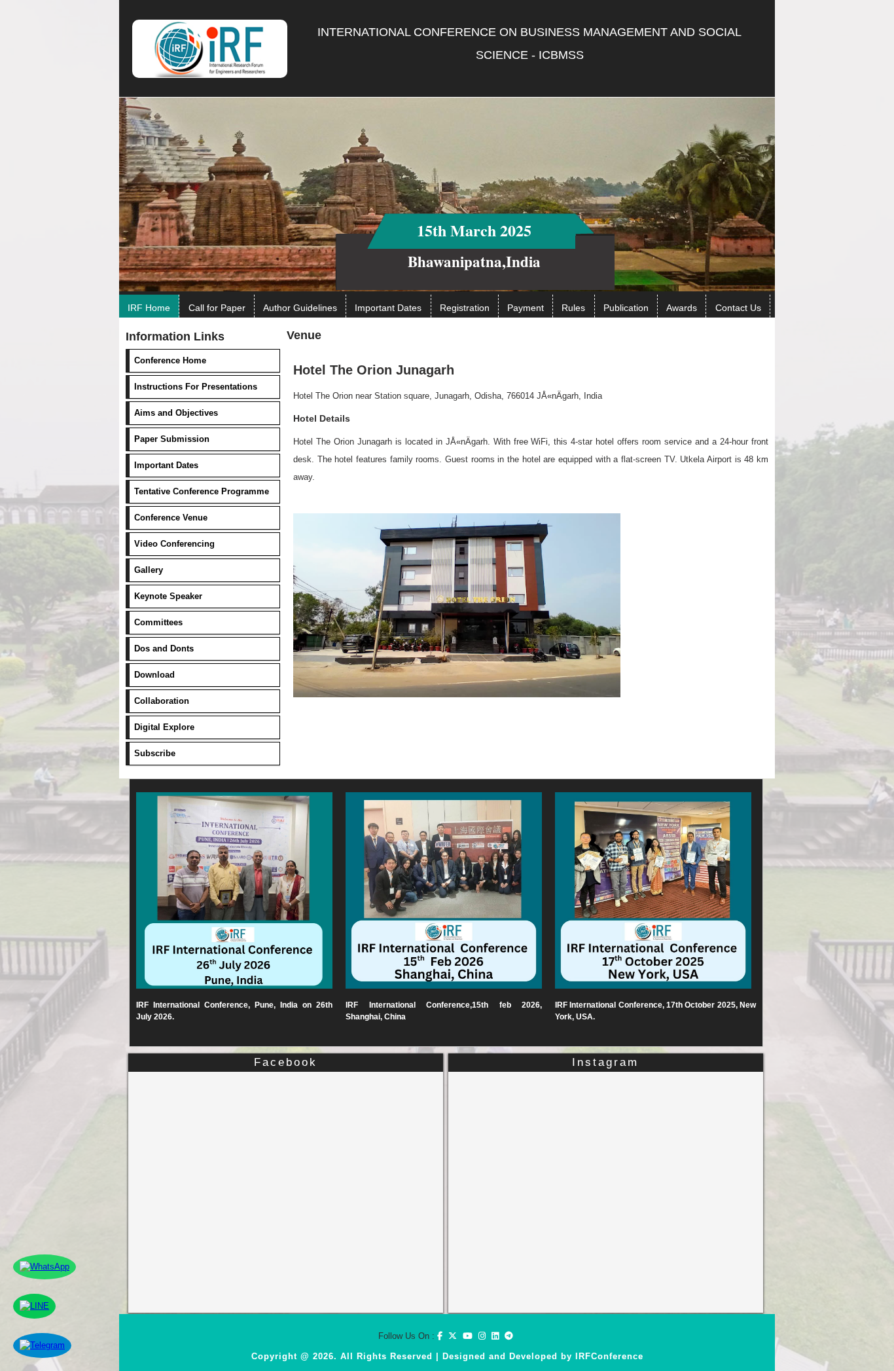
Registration (465, 307)
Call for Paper (216, 307)
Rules (573, 307)
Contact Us (738, 307)
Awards (681, 307)
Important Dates (388, 307)
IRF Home (149, 307)
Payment (525, 307)
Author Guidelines (300, 307)
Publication (626, 307)
